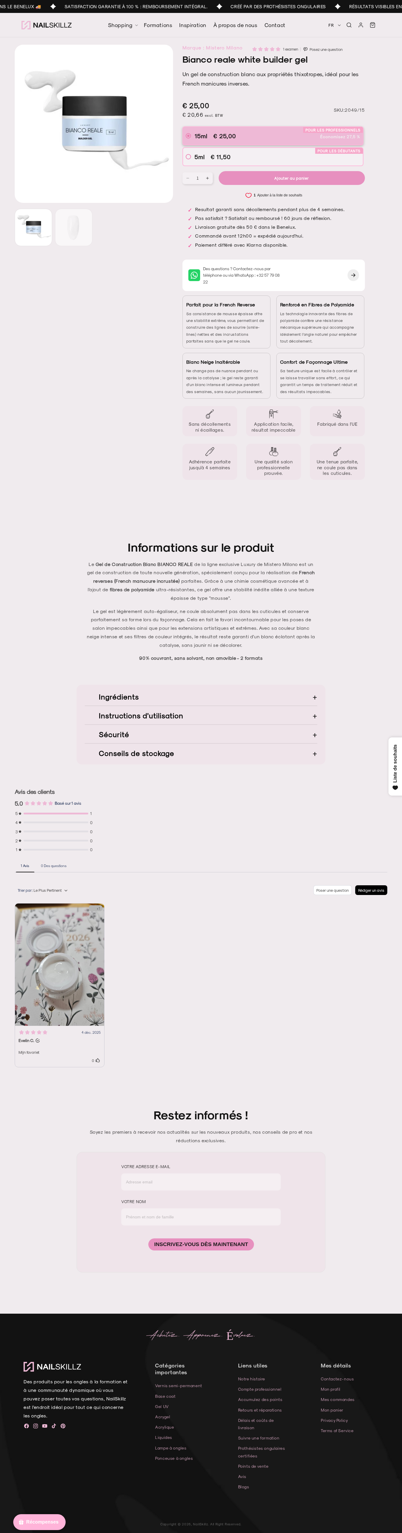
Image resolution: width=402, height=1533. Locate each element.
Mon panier (332, 1409)
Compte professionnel (260, 1389)
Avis (242, 1476)
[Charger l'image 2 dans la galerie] (73, 227)
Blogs (243, 1486)
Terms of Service (337, 1430)
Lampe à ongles (170, 1447)
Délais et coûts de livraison (256, 1424)
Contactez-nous (337, 1378)
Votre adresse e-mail (146, 1166)
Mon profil (330, 1389)
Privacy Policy (334, 1420)
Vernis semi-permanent (178, 1385)
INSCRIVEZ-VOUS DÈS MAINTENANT (201, 1244)
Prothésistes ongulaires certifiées (261, 1452)
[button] (349, 25)
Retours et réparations (260, 1409)
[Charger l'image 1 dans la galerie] (33, 227)
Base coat (165, 1396)
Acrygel (162, 1416)
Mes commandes (338, 1399)
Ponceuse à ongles (174, 1458)
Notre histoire (251, 1378)
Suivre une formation (259, 1437)
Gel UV (162, 1406)
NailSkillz (200, 1524)
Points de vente (253, 1466)
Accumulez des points (260, 1399)
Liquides (163, 1437)
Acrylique (164, 1427)
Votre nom (133, 1201)
